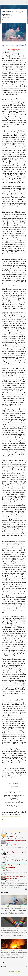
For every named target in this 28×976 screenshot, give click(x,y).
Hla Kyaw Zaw (17, 816)
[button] (2, 20)
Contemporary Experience (7, 816)
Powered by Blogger (15, 971)
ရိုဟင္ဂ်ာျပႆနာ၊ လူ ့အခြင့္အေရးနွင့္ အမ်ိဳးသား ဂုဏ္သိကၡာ (11, 950)
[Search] (26, 2)
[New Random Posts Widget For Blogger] (25, 889)
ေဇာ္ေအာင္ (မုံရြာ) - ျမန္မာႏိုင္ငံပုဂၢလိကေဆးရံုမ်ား (11, 906)
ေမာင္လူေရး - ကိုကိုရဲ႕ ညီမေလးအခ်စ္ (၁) (9, 928)
